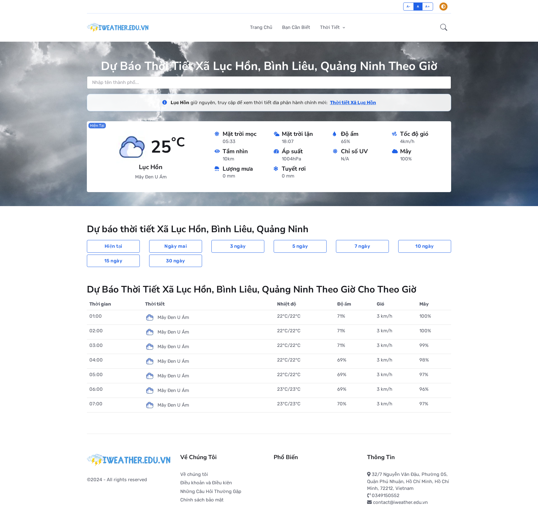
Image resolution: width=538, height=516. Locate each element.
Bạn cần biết (296, 27)
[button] (444, 27)
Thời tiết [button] (330, 27)
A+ (427, 6)
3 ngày (238, 246)
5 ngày (300, 246)
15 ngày (113, 261)
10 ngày (424, 246)
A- (409, 6)
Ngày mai (175, 246)
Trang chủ (261, 27)
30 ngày (175, 261)
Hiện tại (113, 246)
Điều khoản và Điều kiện (206, 483)
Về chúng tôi (194, 474)
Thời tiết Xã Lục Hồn (353, 102)
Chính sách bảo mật (202, 500)
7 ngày (362, 246)
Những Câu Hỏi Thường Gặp (210, 491)
